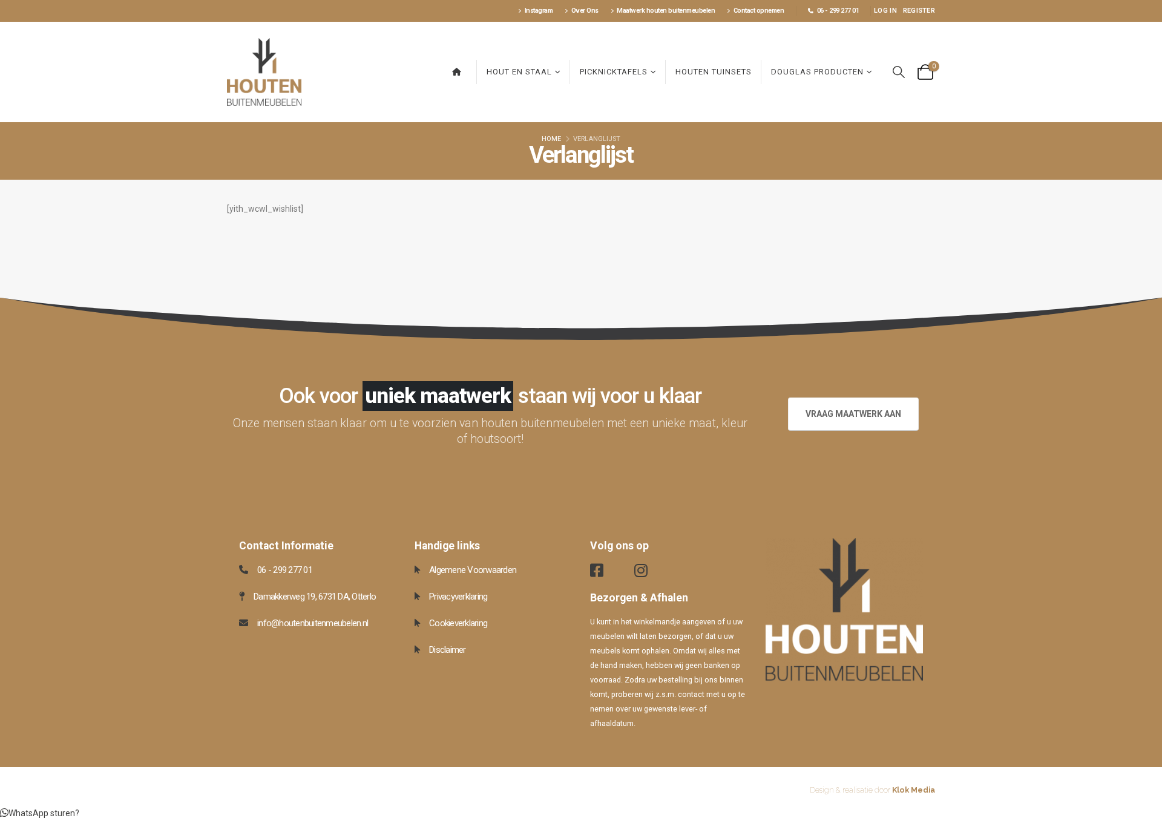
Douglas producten (817, 71)
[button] (898, 72)
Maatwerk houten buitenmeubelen (666, 11)
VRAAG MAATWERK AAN (853, 414)
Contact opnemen (759, 11)
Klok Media (913, 789)
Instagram (539, 11)
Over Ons (585, 11)
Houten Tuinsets (713, 71)
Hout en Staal (519, 71)
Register (919, 11)
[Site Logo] (264, 72)
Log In (885, 11)
